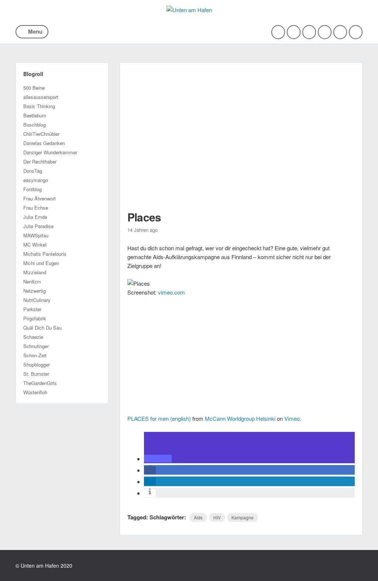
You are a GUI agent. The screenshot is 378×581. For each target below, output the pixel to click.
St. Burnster (36, 373)
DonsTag (32, 170)
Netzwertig (34, 290)
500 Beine (34, 87)
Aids (198, 517)
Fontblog (32, 189)
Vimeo (292, 418)
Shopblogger (36, 364)
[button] (158, 459)
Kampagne (242, 517)
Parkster (32, 309)
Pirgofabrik (34, 318)
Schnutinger (36, 346)
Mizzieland (34, 272)
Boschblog (34, 124)
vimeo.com (171, 292)
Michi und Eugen (41, 263)
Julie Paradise (38, 226)
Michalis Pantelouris (44, 253)
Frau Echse (35, 207)
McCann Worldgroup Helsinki (240, 418)
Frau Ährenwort (39, 198)
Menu (35, 31)
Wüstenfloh (35, 392)
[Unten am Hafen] (189, 10)
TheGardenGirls (40, 382)
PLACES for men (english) (159, 418)
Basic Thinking (39, 106)
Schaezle (33, 336)
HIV (217, 517)
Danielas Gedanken (44, 143)
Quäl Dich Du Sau (42, 327)
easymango (35, 179)
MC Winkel (35, 244)
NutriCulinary (37, 299)
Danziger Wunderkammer (50, 152)
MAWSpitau (35, 235)
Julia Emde (35, 216)
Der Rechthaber (39, 161)
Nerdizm (32, 281)
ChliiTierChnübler (41, 133)
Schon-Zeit (35, 355)
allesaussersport (40, 96)
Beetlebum (34, 115)
